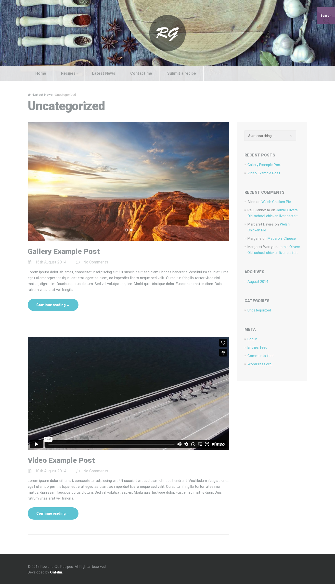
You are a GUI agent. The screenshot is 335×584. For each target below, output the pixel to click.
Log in (252, 339)
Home (40, 73)
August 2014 (257, 281)
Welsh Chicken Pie (276, 202)
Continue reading (53, 305)
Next (224, 181)
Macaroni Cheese (282, 238)
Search (326, 15)
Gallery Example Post (64, 251)
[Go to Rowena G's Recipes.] (29, 94)
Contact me (141, 73)
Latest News (103, 73)
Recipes (68, 73)
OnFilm (56, 572)
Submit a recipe (181, 73)
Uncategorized (259, 310)
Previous (32, 181)
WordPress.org (259, 364)
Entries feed (257, 347)
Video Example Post (61, 460)
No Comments (95, 262)
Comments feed (260, 356)
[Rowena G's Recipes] (167, 33)
